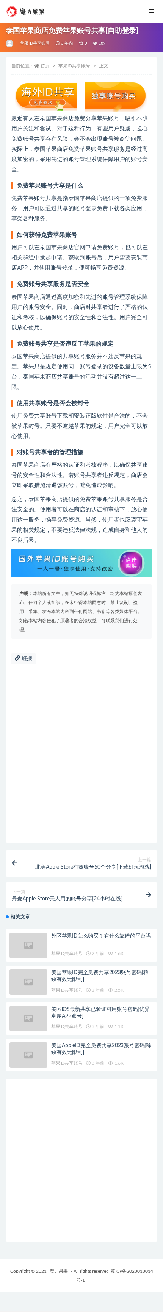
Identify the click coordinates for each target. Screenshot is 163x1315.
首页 (45, 66)
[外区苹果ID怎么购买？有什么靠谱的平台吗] (28, 945)
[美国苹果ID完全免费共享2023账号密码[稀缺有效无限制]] (28, 982)
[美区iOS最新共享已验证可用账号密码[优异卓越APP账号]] (28, 1018)
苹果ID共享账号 (35, 43)
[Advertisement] (81, 757)
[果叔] (10, 43)
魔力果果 (59, 1271)
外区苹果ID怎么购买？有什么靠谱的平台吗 (101, 936)
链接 (26, 658)
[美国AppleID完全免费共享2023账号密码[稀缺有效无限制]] (28, 1055)
